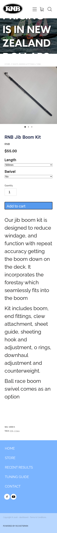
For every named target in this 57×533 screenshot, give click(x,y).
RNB (39, 64)
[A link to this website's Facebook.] (7, 497)
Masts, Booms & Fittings (24, 64)
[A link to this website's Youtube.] (13, 497)
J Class (17, 431)
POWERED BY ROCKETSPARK (15, 525)
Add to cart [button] (16, 205)
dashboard (23, 517)
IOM (11, 431)
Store (7, 64)
